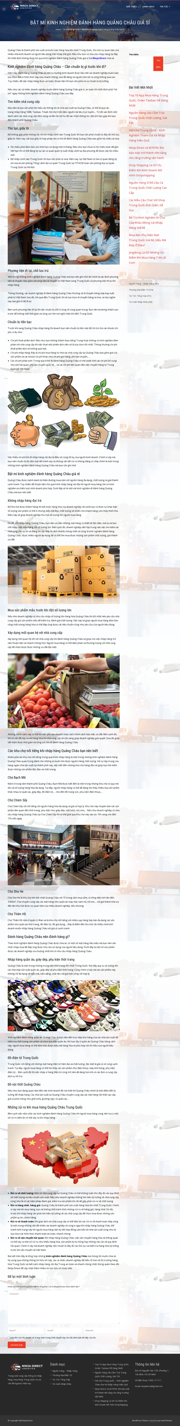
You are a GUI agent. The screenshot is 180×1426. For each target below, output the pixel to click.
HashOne (154, 1420)
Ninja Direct (99, 58)
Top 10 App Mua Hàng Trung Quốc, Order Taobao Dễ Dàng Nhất (148, 100)
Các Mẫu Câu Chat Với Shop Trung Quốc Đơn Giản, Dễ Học (147, 205)
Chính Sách (148, 6)
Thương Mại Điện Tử (139, 289)
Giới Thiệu (131, 6)
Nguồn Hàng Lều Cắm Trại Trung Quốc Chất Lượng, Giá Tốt (148, 118)
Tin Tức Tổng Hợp (138, 295)
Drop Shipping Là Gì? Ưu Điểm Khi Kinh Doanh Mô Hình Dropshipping (145, 170)
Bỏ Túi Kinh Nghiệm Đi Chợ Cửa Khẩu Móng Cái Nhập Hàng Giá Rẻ (147, 223)
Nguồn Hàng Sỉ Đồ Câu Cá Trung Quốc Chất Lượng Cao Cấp (148, 188)
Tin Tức (164, 6)
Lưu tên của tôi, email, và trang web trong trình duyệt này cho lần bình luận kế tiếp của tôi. (53, 1337)
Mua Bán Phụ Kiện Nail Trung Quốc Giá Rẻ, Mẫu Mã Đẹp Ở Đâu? (147, 240)
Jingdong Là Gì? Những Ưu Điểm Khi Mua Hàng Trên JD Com (147, 258)
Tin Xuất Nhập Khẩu (138, 301)
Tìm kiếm (134, 54)
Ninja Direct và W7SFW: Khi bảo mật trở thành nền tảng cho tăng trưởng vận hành (147, 153)
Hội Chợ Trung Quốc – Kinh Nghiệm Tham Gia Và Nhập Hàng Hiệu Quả (147, 135)
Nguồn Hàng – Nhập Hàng (141, 283)
